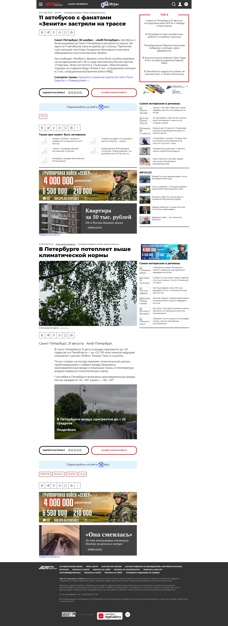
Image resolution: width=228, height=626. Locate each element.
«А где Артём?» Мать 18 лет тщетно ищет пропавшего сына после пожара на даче (169, 120)
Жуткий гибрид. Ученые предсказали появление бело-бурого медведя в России (171, 300)
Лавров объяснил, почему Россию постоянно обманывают (168, 208)
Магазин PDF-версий (111, 567)
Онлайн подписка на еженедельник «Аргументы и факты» (153, 567)
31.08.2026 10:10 (46, 244)
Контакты (64, 570)
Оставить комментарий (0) (114, 93)
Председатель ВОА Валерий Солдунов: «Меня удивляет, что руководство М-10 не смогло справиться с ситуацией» (110, 152)
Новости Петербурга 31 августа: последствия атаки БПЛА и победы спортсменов (164, 23)
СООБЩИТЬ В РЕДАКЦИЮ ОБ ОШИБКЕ (143, 573)
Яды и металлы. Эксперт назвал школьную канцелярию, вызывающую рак (168, 161)
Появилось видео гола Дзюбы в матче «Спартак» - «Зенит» (116, 139)
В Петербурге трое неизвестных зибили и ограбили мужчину (164, 35)
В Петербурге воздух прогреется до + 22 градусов (91, 421)
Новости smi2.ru (49, 234)
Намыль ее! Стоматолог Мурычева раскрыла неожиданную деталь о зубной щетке (169, 130)
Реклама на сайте (101, 570)
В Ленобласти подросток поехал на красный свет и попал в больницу (164, 72)
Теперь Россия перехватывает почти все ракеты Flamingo (169, 177)
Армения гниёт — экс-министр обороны (167, 218)
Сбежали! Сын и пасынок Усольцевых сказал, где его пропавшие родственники (171, 321)
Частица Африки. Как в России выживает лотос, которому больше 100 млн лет (170, 290)
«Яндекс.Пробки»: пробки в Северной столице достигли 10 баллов (67, 141)
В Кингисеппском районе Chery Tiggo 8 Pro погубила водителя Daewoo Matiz (164, 60)
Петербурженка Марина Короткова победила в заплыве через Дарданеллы (164, 48)
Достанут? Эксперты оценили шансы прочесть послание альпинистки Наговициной (171, 310)
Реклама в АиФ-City (152, 570)
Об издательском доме (71, 567)
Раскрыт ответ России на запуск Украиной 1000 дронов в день (167, 198)
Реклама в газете (80, 570)
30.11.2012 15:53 (45, 12)
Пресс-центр (92, 567)
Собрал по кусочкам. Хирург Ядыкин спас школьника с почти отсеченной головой (171, 280)
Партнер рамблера (86, 614)
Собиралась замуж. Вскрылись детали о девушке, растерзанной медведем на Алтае (169, 270)
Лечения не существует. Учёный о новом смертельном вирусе (169, 149)
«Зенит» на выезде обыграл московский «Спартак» (65, 149)
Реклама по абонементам (127, 570)
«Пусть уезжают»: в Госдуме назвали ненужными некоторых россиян (169, 188)
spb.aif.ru (64, 328)
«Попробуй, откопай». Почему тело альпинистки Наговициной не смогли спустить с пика (170, 140)
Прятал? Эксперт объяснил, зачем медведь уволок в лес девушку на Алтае (169, 110)
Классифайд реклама (70, 573)
